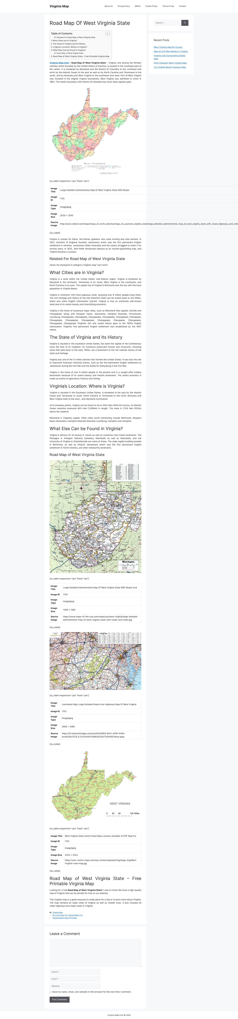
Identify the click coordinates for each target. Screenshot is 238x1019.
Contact (182, 6)
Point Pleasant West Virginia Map (170, 63)
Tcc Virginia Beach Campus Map (170, 67)
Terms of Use (168, 6)
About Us (109, 6)
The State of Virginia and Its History (69, 44)
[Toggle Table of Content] (106, 34)
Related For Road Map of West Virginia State (76, 37)
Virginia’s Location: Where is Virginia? (70, 47)
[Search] (184, 23)
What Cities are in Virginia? (65, 40)
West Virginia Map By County (168, 47)
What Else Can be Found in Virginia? (69, 50)
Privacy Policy (124, 6)
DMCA (137, 6)
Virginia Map (59, 6)
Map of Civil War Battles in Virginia (171, 51)
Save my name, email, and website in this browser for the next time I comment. (91, 992)
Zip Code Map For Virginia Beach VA (67, 915)
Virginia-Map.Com (59, 63)
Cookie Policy (151, 6)
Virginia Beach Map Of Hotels (64, 918)
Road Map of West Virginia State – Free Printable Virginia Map (81, 56)
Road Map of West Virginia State (70, 53)
